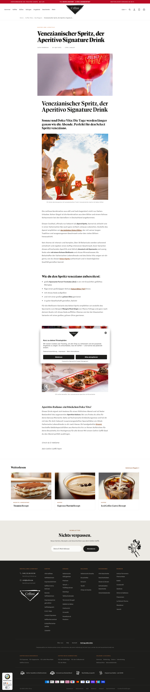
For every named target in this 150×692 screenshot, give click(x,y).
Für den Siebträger (64, 659)
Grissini (99, 424)
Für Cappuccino (34, 659)
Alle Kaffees (49, 574)
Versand (101, 688)
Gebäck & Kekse (68, 604)
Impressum (69, 688)
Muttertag (106, 659)
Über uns (60, 643)
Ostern (113, 659)
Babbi (119, 581)
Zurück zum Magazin (132, 468)
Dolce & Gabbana (122, 593)
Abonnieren (91, 549)
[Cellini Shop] (30, 595)
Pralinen (65, 581)
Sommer (99, 659)
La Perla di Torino (122, 601)
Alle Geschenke (104, 574)
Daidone (119, 589)
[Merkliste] (139, 9)
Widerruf (93, 688)
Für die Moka (62, 662)
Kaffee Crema (24, 662)
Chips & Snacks (86, 590)
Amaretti (66, 612)
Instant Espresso (50, 615)
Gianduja (66, 592)
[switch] (7, 687)
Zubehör (47, 630)
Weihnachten (100, 662)
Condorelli (120, 585)
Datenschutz (79, 688)
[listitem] (54, 9)
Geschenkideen (104, 578)
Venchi (119, 609)
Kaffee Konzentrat (51, 619)
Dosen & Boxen (104, 582)
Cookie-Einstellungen (124, 688)
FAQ (67, 643)
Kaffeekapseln (49, 607)
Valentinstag (121, 659)
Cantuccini (66, 608)
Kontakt (74, 643)
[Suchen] (129, 9)
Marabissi (120, 605)
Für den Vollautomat (77, 659)
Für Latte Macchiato (46, 659)
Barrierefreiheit (110, 688)
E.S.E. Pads (48, 611)
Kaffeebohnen (49, 578)
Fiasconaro (120, 597)
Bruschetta (84, 578)
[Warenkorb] (144, 9)
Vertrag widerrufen (86, 643)
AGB (87, 688)
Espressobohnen (50, 582)
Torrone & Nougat (69, 600)
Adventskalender (104, 593)
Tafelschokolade (68, 596)
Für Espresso (24, 659)
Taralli (83, 586)
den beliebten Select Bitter (71, 230)
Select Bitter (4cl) (78, 288)
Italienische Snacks (87, 574)
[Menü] (11, 674)
